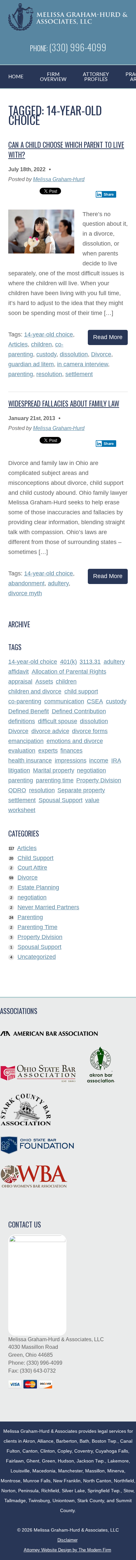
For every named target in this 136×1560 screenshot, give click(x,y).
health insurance (30, 761)
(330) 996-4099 (77, 47)
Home (15, 76)
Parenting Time (37, 927)
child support (81, 692)
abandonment (26, 583)
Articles (18, 344)
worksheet (21, 810)
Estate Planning (38, 887)
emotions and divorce (75, 741)
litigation (19, 771)
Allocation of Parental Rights (69, 672)
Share (109, 194)
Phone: (39, 48)
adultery (58, 583)
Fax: (14, 1371)
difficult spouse (57, 721)
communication (64, 702)
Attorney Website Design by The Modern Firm (67, 1549)
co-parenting (24, 702)
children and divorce (34, 692)
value (92, 800)
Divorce (101, 354)
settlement (79, 374)
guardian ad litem (31, 364)
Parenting (30, 917)
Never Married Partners (48, 907)
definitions (21, 721)
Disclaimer (67, 1540)
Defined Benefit (28, 712)
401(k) (68, 662)
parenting (20, 374)
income (98, 761)
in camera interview (82, 364)
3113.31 (90, 662)
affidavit (18, 672)
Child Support (35, 858)
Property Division (98, 781)
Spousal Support (61, 800)
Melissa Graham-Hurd (59, 179)
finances (71, 751)
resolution (49, 374)
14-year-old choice (48, 334)
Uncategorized (36, 957)
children (41, 344)
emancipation (26, 741)
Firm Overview (53, 76)
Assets (44, 682)
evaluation (21, 751)
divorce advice (50, 731)
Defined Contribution (79, 712)
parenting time (55, 781)
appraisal (20, 682)
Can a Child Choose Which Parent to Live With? (66, 149)
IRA (116, 761)
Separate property (81, 791)
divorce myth (25, 593)
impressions (70, 761)
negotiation (91, 771)
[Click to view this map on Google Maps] (37, 1285)
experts (48, 751)
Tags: (16, 334)
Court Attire (32, 867)
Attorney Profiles (96, 76)
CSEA (95, 702)
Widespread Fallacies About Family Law (63, 403)
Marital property (53, 771)
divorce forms (90, 731)
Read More (107, 337)
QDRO (17, 791)
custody (46, 354)
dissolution (74, 354)
